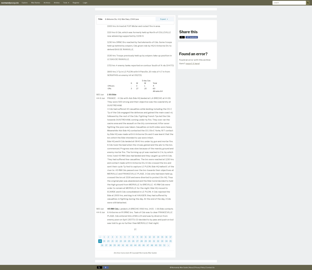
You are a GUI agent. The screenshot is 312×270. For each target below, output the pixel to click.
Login (85, 3)
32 (158, 241)
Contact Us (210, 267)
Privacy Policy (200, 267)
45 (139, 245)
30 (150, 241)
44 (135, 245)
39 (115, 245)
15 (162, 237)
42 (127, 245)
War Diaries (35, 3)
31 (154, 241)
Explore (25, 3)
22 (117, 241)
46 (143, 245)
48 (152, 245)
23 (121, 241)
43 (131, 245)
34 (166, 241)
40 (119, 245)
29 (146, 241)
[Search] (308, 3)
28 (142, 241)
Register (76, 3)
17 (170, 237)
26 (133, 241)
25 (129, 241)
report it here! (193, 63)
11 (145, 237)
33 (162, 241)
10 (141, 237)
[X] (99, 267)
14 (158, 237)
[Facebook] (105, 267)
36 (102, 245)
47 (148, 245)
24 (125, 241)
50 (160, 245)
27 (137, 241)
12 (150, 237)
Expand (163, 19)
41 (123, 245)
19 (104, 241)
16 (166, 237)
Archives (47, 3)
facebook (193, 37)
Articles (57, 3)
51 (164, 245)
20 (108, 241)
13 (154, 237)
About (191, 267)
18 (100, 241)
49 (156, 245)
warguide (10, 2)
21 (112, 241)
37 (106, 245)
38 (110, 245)
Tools (66, 3)
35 (171, 241)
